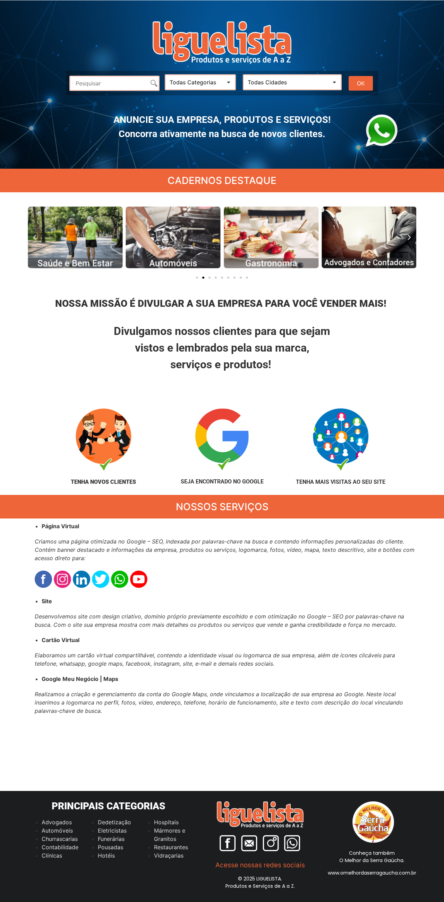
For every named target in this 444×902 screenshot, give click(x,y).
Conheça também (372, 853)
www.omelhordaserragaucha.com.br (372, 872)
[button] (34, 237)
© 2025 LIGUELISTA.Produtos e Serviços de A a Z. (260, 882)
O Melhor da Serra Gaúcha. (371, 860)
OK (361, 83)
